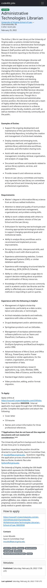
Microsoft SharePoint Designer (14, 554)
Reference (18, 551)
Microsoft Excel (31, 548)
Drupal (29, 554)
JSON (14, 548)
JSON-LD (7, 548)
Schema (20, 548)
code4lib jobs (8, 3)
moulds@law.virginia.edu (14, 455)
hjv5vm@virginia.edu (10, 463)
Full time (5, 10)
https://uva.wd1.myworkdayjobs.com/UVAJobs (21, 400)
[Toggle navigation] (42, 3)
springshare (8, 551)
